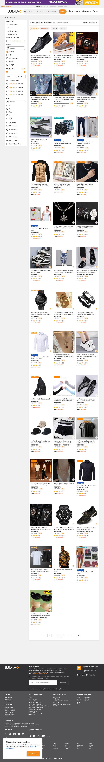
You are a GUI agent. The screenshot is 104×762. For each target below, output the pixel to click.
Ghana (79, 699)
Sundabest (80, 745)
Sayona (67, 743)
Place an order (9, 707)
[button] (50, 52)
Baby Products (12, 34)
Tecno (91, 743)
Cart (97, 11)
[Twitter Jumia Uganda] (10, 734)
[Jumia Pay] (46, 6)
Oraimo (43, 745)
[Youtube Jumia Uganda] (19, 734)
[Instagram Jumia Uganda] (14, 734)
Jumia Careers (33, 699)
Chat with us (8, 697)
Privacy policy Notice (35, 709)
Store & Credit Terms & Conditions (38, 706)
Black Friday (32, 700)
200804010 (17, 726)
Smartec (67, 747)
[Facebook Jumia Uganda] (6, 734)
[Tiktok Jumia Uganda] (6, 738)
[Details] (24, 41)
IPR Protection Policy (35, 702)
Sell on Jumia (7, 6)
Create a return (9, 716)
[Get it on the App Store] (81, 675)
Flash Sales (32, 714)
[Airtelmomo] (39, 737)
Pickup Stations (9, 712)
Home (6, 17)
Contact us (8, 701)
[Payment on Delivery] (30, 737)
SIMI (66, 745)
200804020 (24, 726)
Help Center (8, 699)
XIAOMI (91, 748)
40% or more (13, 133)
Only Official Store (15, 144)
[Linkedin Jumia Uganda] (23, 734)
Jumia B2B (56, 702)
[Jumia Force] (53, 6)
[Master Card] (43, 737)
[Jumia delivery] (62, 6)
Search (62, 11)
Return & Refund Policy (35, 713)
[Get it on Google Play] (90, 675)
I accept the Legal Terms (40, 673)
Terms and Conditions (35, 704)
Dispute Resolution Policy (36, 707)
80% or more (13, 126)
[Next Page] (74, 635)
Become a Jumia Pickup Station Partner (62, 705)
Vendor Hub (56, 699)
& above (20, 84)
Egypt (78, 697)
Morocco (87, 697)
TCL (78, 748)
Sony (66, 748)
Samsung (55, 748)
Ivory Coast (78, 701)
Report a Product (10, 714)
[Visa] (48, 737)
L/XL (10, 118)
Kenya (78, 703)
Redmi (54, 743)
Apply (23, 69)
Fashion (12, 17)
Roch (54, 745)
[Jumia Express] (13, 41)
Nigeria (86, 699)
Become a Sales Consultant (60, 700)
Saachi (54, 747)
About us (31, 697)
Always (11, 65)
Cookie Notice (33, 711)
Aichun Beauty (13, 58)
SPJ (78, 743)
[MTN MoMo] (34, 737)
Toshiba (91, 745)
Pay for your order (10, 709)
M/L (10, 112)
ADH (10, 55)
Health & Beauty (13, 31)
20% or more (13, 137)
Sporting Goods (13, 24)
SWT (78, 747)
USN (90, 747)
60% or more (13, 129)
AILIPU (11, 61)
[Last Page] (79, 635)
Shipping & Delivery (10, 710)
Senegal (86, 700)
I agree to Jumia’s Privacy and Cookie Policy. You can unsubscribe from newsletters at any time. (50, 677)
